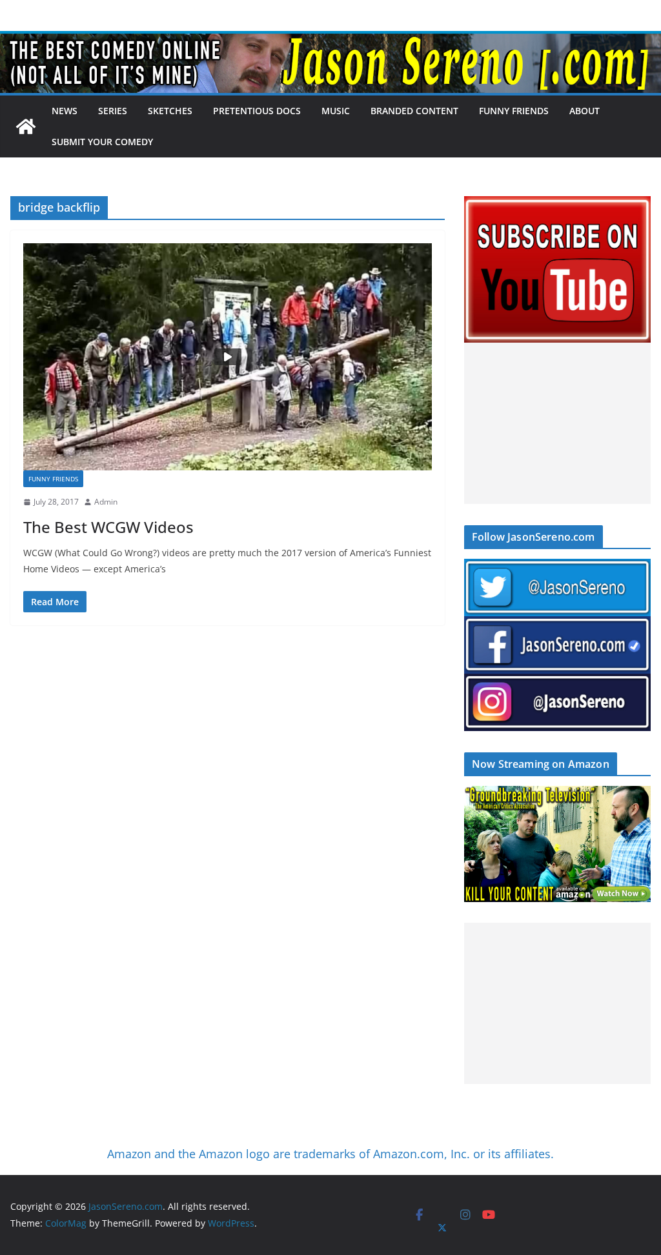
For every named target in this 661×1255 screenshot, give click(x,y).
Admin (105, 501)
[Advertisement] (557, 423)
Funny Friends (514, 111)
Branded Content (414, 111)
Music (335, 111)
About (584, 111)
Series (112, 111)
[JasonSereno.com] (330, 40)
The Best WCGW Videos (108, 526)
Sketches (170, 111)
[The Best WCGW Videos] (227, 356)
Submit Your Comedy (102, 142)
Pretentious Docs (257, 111)
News (64, 111)
